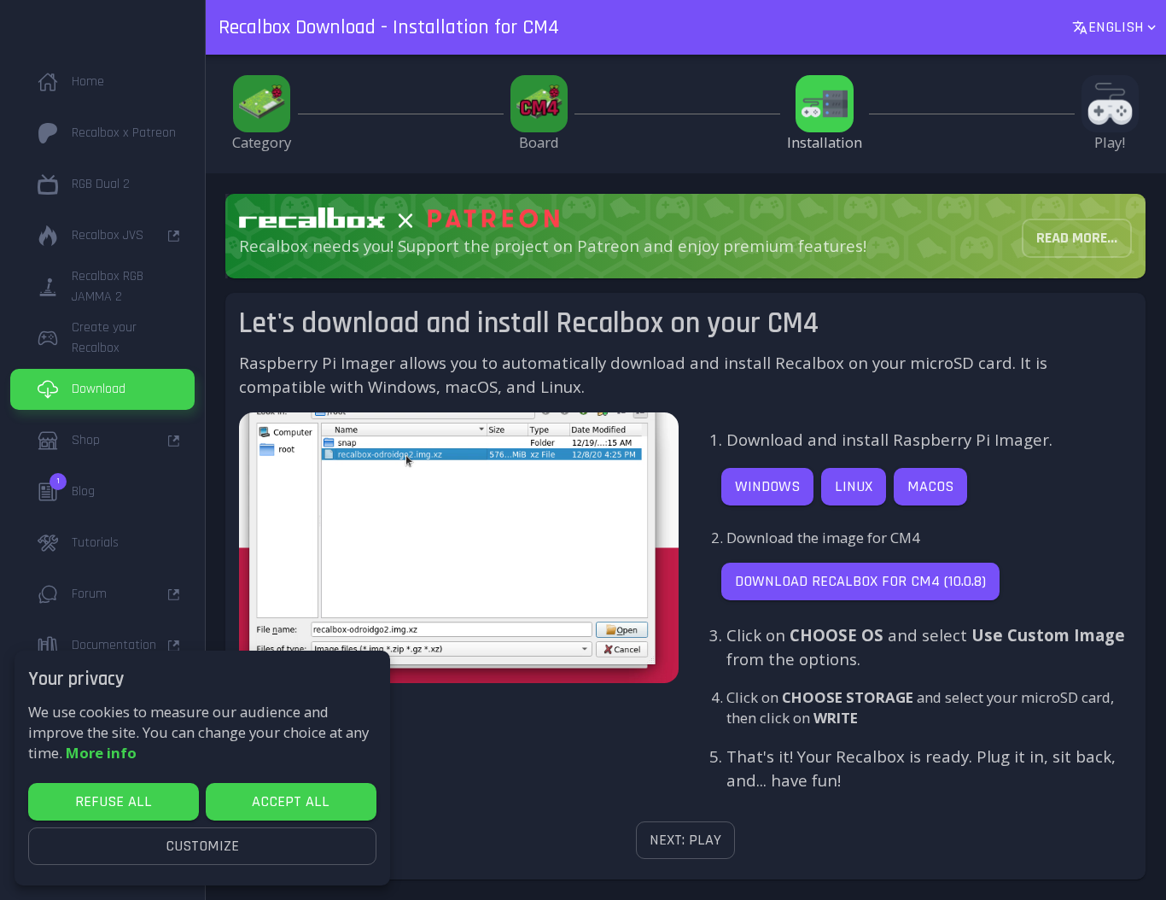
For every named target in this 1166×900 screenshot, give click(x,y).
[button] (102, 81)
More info (101, 753)
